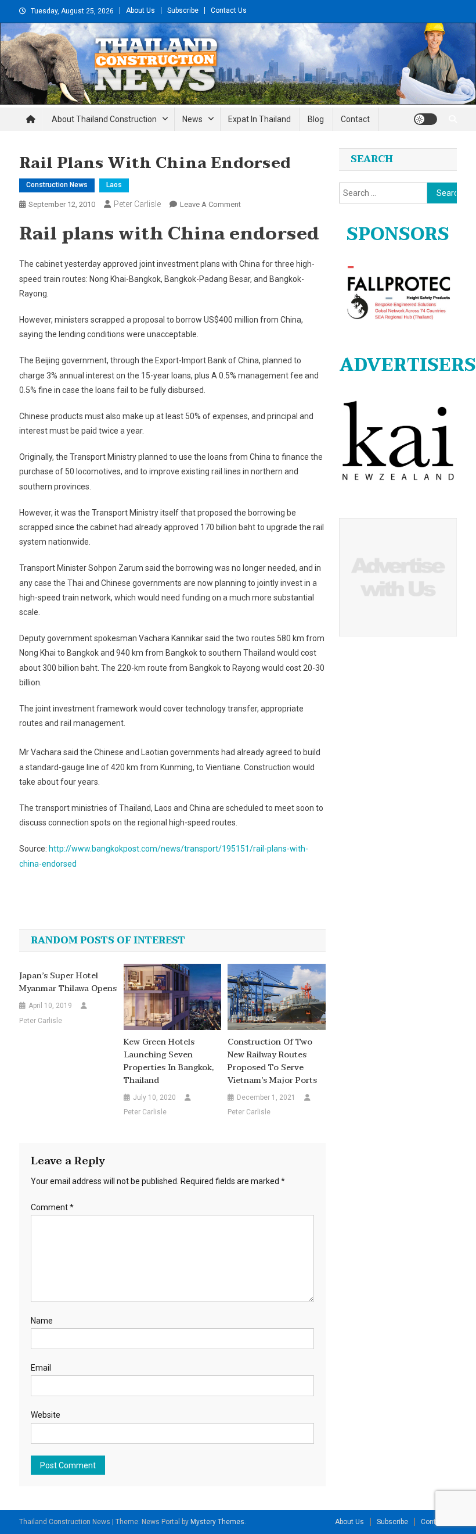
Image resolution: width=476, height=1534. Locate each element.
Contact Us (229, 10)
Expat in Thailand (259, 119)
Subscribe (183, 10)
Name (42, 1320)
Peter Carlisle (137, 204)
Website (45, 1414)
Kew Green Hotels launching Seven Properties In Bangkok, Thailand (169, 1061)
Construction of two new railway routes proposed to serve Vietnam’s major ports (272, 1061)
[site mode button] (425, 119)
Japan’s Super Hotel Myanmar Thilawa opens (68, 982)
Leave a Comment (210, 204)
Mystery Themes (217, 1522)
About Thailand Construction (104, 119)
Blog (316, 119)
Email (41, 1367)
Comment (52, 1207)
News (192, 119)
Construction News (57, 185)
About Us (140, 10)
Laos (114, 185)
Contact (355, 119)
